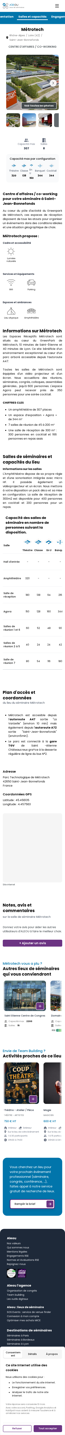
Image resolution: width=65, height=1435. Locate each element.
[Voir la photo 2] (29, 120)
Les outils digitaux (17, 1299)
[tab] (13, 1354)
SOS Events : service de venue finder (29, 1312)
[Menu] (57, 5)
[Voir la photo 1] (13, 120)
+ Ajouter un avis (32, 943)
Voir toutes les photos (39, 105)
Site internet (9, 884)
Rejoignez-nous (16, 1264)
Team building (15, 1295)
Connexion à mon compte (23, 1316)
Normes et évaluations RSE (23, 1260)
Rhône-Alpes (17, 35)
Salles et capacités (32, 17)
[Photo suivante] (53, 83)
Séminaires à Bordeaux (20, 1339)
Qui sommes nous (18, 1247)
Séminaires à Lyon (18, 1344)
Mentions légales (17, 1251)
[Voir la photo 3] (45, 120)
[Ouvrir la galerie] (32, 82)
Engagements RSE (18, 1256)
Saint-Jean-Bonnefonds (24, 40)
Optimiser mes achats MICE (24, 1320)
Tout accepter (47, 1428)
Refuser (17, 1428)
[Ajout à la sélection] (40, 1006)
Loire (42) (34, 35)
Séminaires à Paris (18, 1335)
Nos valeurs (14, 1243)
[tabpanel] (32, 1388)
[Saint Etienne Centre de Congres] (25, 1007)
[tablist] (32, 1354)
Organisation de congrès (22, 1290)
